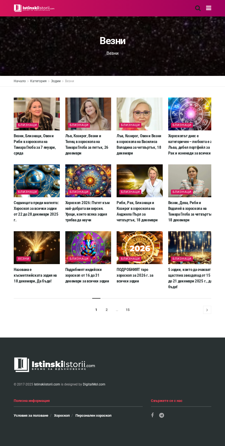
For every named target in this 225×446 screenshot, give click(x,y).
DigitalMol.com (94, 384)
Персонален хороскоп (93, 415)
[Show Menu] (208, 8)
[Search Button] (198, 8)
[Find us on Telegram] (161, 415)
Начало (20, 81)
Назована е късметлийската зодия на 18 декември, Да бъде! (35, 275)
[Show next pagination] (207, 310)
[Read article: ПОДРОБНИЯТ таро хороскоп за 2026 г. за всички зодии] (140, 247)
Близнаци (27, 125)
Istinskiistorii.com (47, 384)
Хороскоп (62, 415)
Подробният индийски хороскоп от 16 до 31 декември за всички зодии (87, 275)
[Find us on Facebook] (152, 415)
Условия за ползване (31, 415)
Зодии (56, 81)
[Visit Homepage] (34, 8)
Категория (38, 81)
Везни (69, 81)
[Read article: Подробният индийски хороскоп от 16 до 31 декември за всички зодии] (88, 247)
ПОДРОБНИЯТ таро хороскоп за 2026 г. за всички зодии (135, 275)
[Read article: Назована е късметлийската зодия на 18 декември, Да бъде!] (37, 247)
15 (128, 310)
